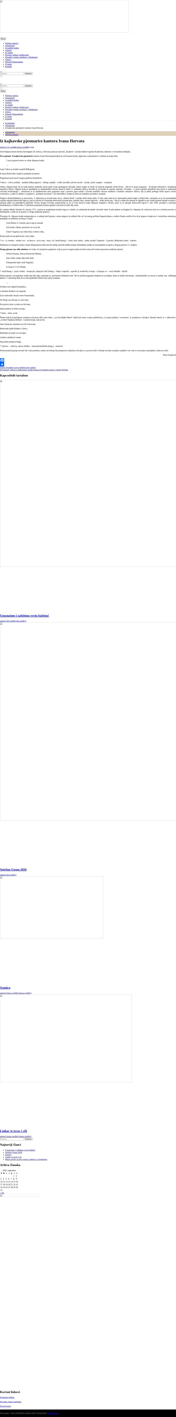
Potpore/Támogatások (14, 62)
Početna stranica (11, 43)
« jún (2, 1193)
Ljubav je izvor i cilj (13, 1131)
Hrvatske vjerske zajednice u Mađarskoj (21, 57)
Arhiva (8, 59)
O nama (8, 64)
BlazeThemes (52, 1413)
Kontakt (8, 66)
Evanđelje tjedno (12, 48)
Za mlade (9, 53)
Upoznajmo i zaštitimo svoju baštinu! (24, 615)
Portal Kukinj (5, 1406)
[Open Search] (1, 71)
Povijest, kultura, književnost (17, 55)
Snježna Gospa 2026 (13, 869)
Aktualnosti (10, 46)
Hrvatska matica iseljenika (10, 1402)
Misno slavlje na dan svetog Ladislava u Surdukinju (26, 1159)
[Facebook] (88, 360)
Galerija (8, 50)
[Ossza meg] (88, 364)
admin (2, 147)
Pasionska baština (7, 1397)
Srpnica (5, 987)
